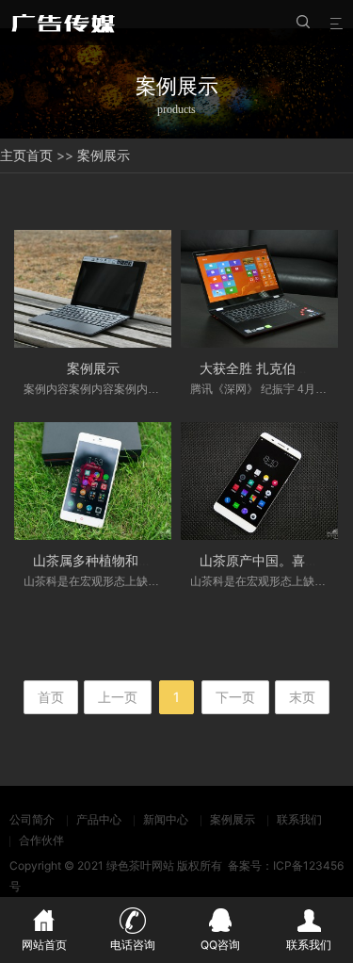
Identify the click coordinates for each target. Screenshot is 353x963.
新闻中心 (165, 819)
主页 (13, 155)
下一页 (235, 697)
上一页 (117, 697)
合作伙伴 (41, 840)
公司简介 (32, 819)
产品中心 (98, 819)
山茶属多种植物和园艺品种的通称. (133, 560)
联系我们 (299, 819)
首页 (39, 155)
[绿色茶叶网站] (65, 22)
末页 (302, 697)
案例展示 (103, 155)
